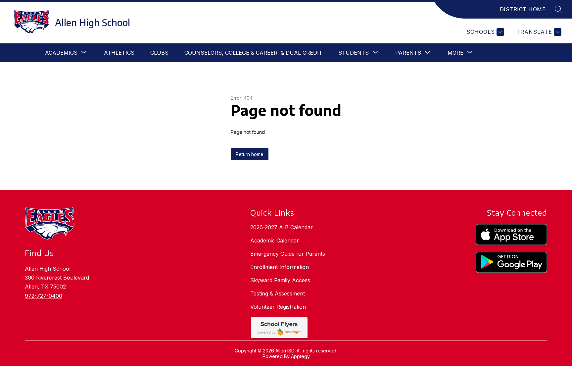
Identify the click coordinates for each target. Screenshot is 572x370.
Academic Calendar (274, 240)
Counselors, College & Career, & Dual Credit (253, 52)
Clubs (159, 52)
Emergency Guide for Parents (287, 253)
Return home (249, 154)
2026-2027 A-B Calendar (281, 227)
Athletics (119, 52)
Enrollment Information (279, 267)
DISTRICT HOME (523, 9)
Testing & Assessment (277, 293)
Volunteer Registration (278, 306)
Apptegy (300, 356)
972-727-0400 (43, 295)
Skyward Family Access (280, 280)
